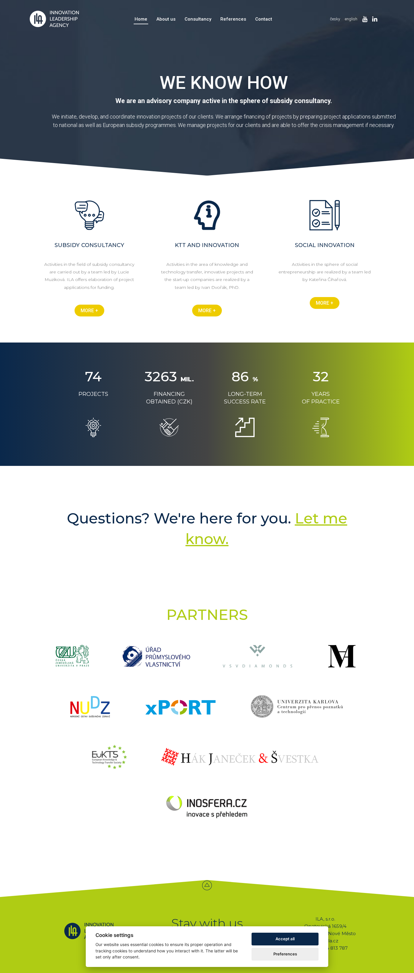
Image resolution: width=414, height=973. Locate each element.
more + (89, 310)
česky (335, 19)
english (351, 19)
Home (141, 19)
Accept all (285, 938)
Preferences (285, 953)
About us (165, 19)
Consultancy (198, 19)
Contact (263, 19)
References (233, 19)
